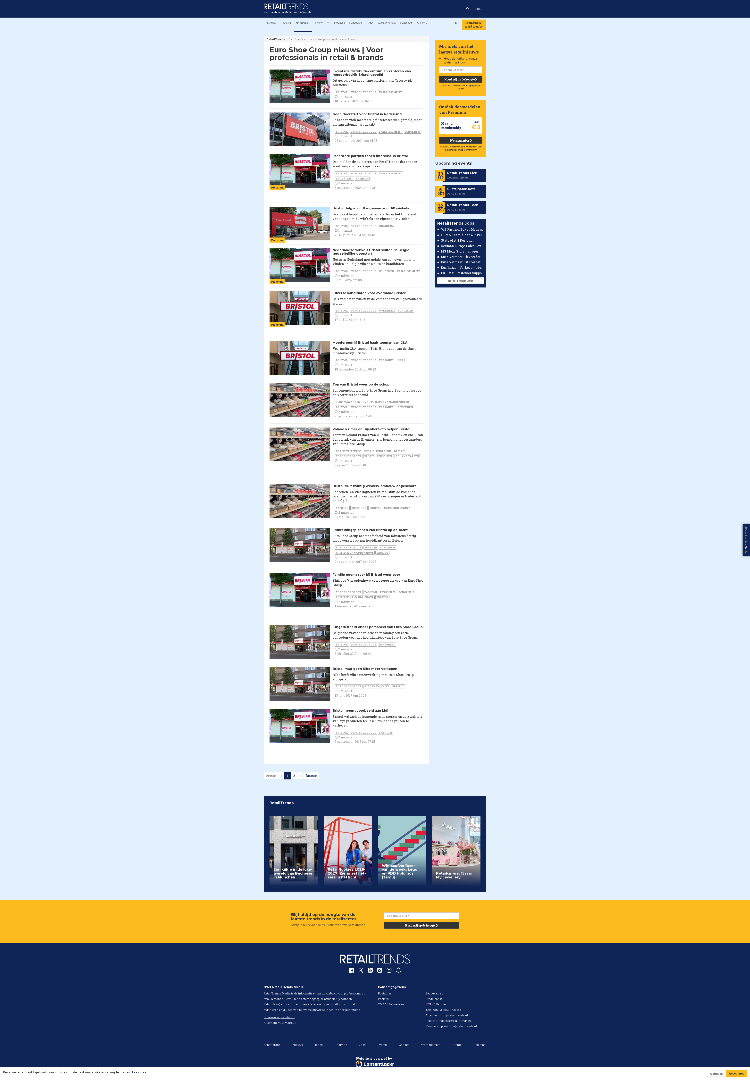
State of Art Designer (457, 240)
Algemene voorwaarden (280, 1023)
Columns (341, 1045)
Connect (355, 23)
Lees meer (140, 1072)
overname (387, 310)
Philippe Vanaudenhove (390, 401)
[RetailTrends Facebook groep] (351, 971)
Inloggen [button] (477, 9)
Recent (285, 23)
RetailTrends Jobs (460, 281)
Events (339, 23)
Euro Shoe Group (363, 92)
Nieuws (298, 1045)
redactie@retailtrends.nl (454, 1021)
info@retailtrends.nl (454, 1015)
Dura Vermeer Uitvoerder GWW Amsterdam (463, 256)
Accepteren (737, 1073)
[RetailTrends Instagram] (389, 971)
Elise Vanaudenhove (352, 401)
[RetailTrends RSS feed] (379, 971)
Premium (322, 23)
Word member (460, 140)
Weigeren (716, 1074)
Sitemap (479, 1045)
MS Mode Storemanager (459, 251)
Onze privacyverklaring (279, 1017)
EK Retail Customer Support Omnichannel (463, 273)
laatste (311, 776)
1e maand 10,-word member (474, 24)
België (369, 456)
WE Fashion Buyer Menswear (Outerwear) (463, 229)
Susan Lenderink (377, 451)
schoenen (412, 131)
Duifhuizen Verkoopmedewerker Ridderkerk (463, 267)
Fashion (362, 178)
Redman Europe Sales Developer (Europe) (463, 246)
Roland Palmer (408, 456)
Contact (406, 23)
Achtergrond (272, 1045)
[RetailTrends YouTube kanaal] (370, 971)
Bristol (342, 92)
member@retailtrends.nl (460, 1026)
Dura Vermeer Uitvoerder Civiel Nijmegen (463, 262)
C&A (401, 360)
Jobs (369, 23)
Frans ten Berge (348, 451)
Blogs (319, 1045)
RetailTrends (276, 39)
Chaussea (386, 226)
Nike (385, 686)
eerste (271, 776)
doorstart (344, 178)
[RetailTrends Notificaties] (398, 971)
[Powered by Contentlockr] (375, 1064)
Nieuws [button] (302, 23)
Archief (457, 1045)
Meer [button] (421, 23)
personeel (387, 360)
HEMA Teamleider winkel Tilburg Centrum (463, 235)
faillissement (390, 92)
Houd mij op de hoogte (459, 79)
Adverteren (387, 23)
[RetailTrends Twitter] (360, 971)
